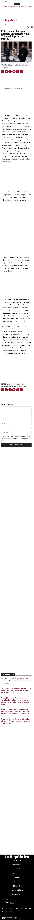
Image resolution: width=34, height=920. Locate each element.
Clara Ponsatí (10, 384)
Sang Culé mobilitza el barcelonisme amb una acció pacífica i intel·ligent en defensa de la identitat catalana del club (16, 711)
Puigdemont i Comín (6, 386)
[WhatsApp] (2, 71)
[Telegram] (14, 71)
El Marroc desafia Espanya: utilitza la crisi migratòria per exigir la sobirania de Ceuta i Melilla (15, 721)
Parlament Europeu (19, 384)
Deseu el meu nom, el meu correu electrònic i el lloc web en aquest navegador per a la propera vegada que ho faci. (16, 438)
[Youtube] (20, 860)
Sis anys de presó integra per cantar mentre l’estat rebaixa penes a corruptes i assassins (16, 681)
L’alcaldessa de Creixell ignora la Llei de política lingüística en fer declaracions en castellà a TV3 (16, 690)
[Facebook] (6, 71)
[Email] (21, 71)
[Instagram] (15, 860)
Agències (6, 88)
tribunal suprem (22, 386)
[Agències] (2, 88)
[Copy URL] (17, 71)
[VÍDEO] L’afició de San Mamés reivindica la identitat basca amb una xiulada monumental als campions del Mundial (15, 701)
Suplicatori (14, 386)
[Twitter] (10, 71)
